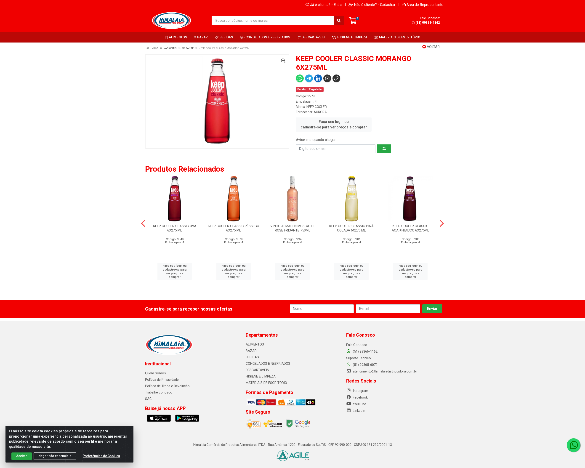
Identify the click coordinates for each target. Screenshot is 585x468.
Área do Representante (425, 4)
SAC (148, 399)
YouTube (359, 404)
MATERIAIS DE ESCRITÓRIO (266, 383)
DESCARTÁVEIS (257, 370)
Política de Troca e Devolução (167, 386)
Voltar (433, 47)
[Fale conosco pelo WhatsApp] (573, 445)
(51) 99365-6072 (365, 365)
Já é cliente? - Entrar (326, 4)
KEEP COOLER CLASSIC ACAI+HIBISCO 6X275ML (410, 228)
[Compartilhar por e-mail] (327, 78)
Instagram (360, 391)
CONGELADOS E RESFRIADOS (268, 364)
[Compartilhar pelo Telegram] (309, 78)
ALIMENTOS (255, 344)
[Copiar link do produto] (336, 78)
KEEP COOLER (316, 107)
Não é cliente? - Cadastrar (374, 4)
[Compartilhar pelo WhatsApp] (300, 78)
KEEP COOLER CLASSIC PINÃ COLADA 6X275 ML (351, 228)
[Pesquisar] (339, 20)
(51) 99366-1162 (427, 22)
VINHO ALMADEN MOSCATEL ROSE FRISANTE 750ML (292, 228)
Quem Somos (155, 373)
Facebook (360, 397)
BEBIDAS (252, 357)
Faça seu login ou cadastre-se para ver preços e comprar (334, 124)
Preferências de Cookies (101, 456)
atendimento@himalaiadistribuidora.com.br (385, 371)
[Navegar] (143, 223)
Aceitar (21, 456)
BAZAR (251, 351)
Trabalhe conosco (158, 392)
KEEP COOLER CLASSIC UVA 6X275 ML (174, 228)
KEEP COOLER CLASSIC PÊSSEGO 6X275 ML (233, 228)
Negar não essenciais (54, 456)
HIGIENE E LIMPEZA (261, 376)
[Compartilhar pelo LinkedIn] (318, 78)
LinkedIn (358, 411)
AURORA (320, 112)
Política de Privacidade (162, 380)
